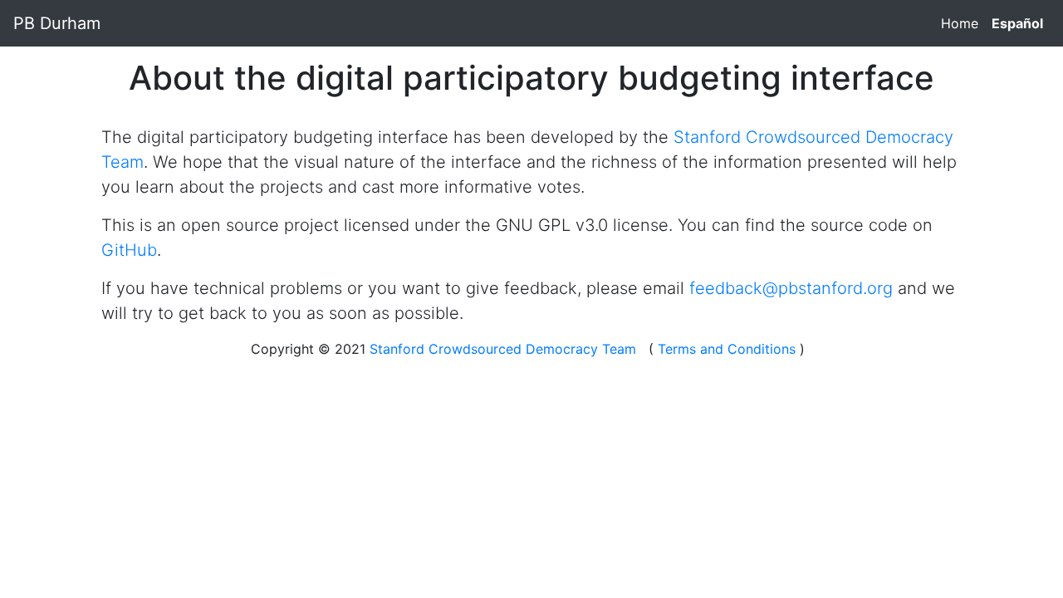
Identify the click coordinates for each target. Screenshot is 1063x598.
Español (1017, 23)
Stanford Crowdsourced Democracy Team (503, 349)
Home (959, 23)
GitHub (129, 250)
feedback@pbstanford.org (791, 288)
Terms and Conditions (727, 349)
